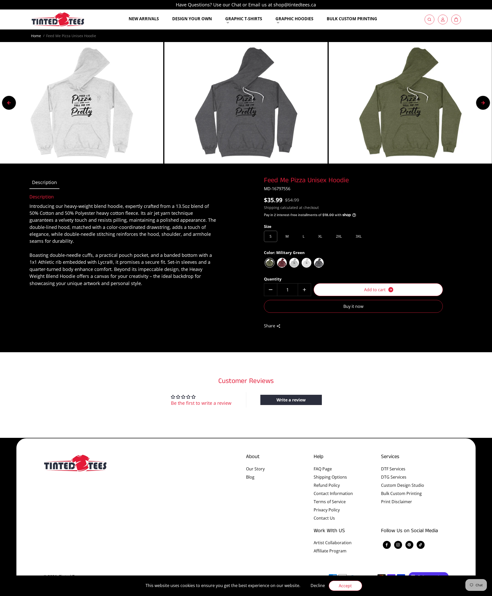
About (253, 457)
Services (390, 457)
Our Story (255, 469)
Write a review (291, 400)
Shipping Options (330, 477)
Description (44, 182)
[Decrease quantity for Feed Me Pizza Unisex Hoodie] (270, 289)
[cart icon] (456, 19)
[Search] (429, 19)
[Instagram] (398, 544)
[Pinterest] (409, 544)
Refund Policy (327, 485)
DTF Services (393, 469)
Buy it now (353, 306)
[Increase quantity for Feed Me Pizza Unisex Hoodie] (304, 289)
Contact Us (324, 518)
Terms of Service (330, 501)
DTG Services (393, 477)
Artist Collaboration (333, 543)
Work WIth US (329, 531)
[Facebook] (386, 544)
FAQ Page (323, 469)
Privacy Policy (327, 510)
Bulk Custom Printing (401, 493)
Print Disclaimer (396, 501)
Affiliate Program (330, 551)
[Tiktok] (420, 544)
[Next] (483, 103)
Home (36, 35)
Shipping (271, 207)
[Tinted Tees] (58, 19)
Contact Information (333, 493)
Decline (318, 585)
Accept (345, 586)
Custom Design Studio (402, 485)
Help (318, 457)
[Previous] (9, 103)
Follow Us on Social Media (409, 531)
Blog (250, 477)
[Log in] (443, 19)
